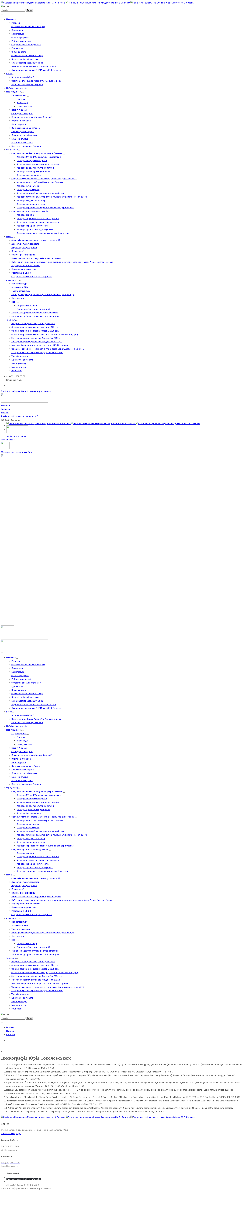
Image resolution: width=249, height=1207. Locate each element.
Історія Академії (19, 110)
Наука (9, 236)
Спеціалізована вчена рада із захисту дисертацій (35, 240)
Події (14, 302)
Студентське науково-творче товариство (31, 276)
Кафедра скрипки (25, 215)
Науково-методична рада (23, 269)
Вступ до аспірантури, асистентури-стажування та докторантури (42, 294)
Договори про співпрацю (24, 135)
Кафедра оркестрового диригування (35, 229)
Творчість (11, 320)
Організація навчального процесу (28, 26)
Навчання (11, 19)
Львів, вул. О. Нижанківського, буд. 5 (19, 416)
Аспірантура (12, 280)
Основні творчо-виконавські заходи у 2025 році (35, 331)
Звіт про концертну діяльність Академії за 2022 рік (36, 341)
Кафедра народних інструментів (33, 226)
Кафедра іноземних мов (29, 175)
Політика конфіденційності (14, 391)
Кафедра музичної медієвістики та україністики (40, 193)
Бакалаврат (17, 30)
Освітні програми (20, 37)
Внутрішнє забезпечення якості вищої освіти (33, 66)
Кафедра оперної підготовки (31, 204)
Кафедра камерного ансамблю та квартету (38, 164)
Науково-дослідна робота (24, 247)
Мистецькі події (19, 363)
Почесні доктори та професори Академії (31, 117)
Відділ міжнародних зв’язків (25, 128)
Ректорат (21, 99)
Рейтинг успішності (21, 41)
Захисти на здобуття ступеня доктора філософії (34, 312)
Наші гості (16, 370)
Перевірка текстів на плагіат (25, 265)
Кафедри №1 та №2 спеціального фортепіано (39, 157)
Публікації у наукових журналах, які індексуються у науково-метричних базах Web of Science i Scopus (62, 262)
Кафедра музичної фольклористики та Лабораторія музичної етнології (52, 197)
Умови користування (40, 391)
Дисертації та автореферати (25, 244)
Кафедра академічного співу (31, 200)
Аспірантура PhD (19, 287)
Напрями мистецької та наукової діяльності (33, 323)
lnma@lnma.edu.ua (9, 1166)
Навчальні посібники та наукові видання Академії (36, 258)
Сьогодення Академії (22, 113)
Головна (10, 1027)
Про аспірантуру (19, 284)
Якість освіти (18, 298)
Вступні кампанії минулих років (27, 84)
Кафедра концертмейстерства (32, 160)
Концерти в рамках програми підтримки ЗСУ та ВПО (37, 352)
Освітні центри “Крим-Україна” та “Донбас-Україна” (36, 81)
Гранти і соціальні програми (25, 59)
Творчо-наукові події (27, 305)
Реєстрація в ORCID (21, 273)
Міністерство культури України (16, 452)
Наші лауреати (18, 124)
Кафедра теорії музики (28, 189)
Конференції (17, 251)
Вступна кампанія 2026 (22, 77)
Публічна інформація (16, 88)
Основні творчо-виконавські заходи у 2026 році (35, 327)
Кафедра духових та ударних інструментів (38, 222)
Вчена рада (22, 102)
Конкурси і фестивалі (22, 360)
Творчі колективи (20, 356)
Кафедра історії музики (28, 186)
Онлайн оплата (18, 52)
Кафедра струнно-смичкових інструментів (38, 218)
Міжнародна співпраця (22, 131)
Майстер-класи (18, 367)
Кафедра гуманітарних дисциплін (33, 171)
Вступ (9, 73)
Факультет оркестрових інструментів (30, 211)
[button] (11, 1133)
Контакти (10, 1034)
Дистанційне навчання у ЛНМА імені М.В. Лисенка (36, 70)
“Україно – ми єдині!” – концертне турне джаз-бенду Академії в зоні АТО (47, 349)
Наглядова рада (24, 106)
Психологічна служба (22, 142)
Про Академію (13, 92)
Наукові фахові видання (23, 255)
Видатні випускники (21, 121)
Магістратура (17, 34)
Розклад (15, 23)
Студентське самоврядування (26, 44)
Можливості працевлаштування (27, 63)
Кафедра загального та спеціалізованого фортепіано (43, 233)
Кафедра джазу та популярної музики (35, 168)
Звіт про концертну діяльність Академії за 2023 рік (36, 338)
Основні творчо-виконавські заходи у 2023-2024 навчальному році (44, 334)
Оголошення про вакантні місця (27, 55)
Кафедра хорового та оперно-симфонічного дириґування (45, 207)
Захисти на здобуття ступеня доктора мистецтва (35, 316)
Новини (10, 1031)
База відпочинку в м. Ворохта (26, 146)
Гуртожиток (17, 48)
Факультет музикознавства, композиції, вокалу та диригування (43, 178)
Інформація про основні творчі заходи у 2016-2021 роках (39, 345)
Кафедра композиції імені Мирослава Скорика (40, 182)
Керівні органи (19, 95)
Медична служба (19, 139)
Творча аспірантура (20, 291)
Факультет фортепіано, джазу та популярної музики (37, 153)
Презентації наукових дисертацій (33, 309)
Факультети (12, 149)
